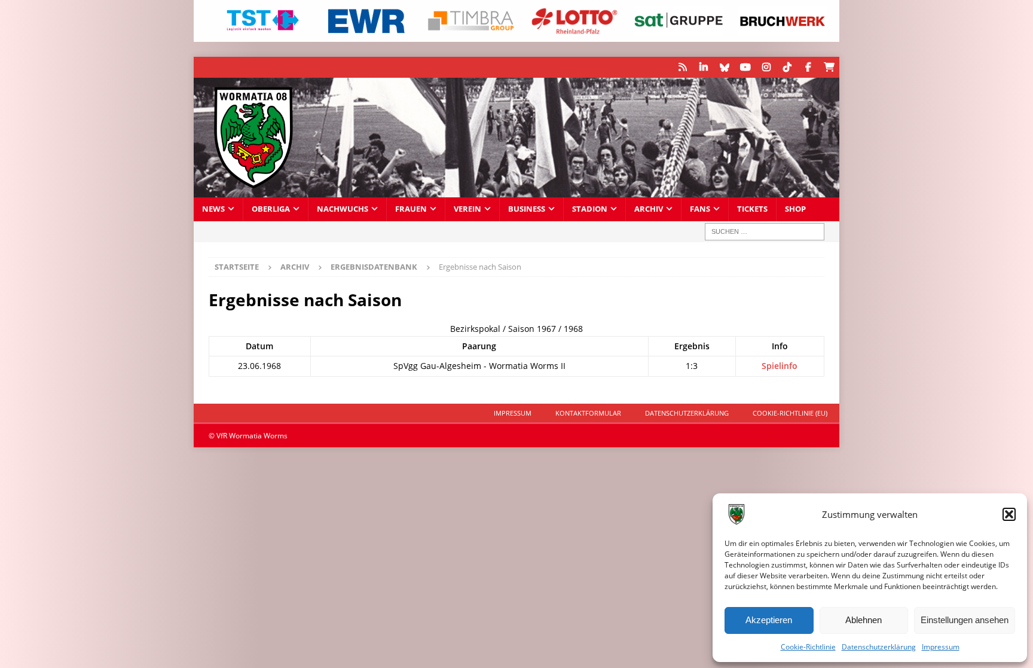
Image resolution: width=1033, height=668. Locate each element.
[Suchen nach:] (764, 231)
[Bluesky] (724, 67)
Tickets (752, 209)
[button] (1009, 514)
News (213, 209)
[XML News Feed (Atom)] (682, 67)
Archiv (648, 209)
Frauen (411, 209)
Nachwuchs (342, 209)
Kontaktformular (588, 412)
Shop (795, 209)
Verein (467, 209)
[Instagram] (766, 67)
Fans (700, 209)
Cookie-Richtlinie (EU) (790, 412)
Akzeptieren (768, 620)
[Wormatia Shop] (828, 67)
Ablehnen (863, 620)
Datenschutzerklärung (879, 647)
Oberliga (271, 209)
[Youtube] (745, 67)
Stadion (589, 209)
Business (526, 209)
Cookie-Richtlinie (808, 647)
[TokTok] (787, 67)
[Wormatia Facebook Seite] (807, 67)
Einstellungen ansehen (964, 620)
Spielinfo (779, 365)
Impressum (940, 647)
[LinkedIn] (703, 67)
